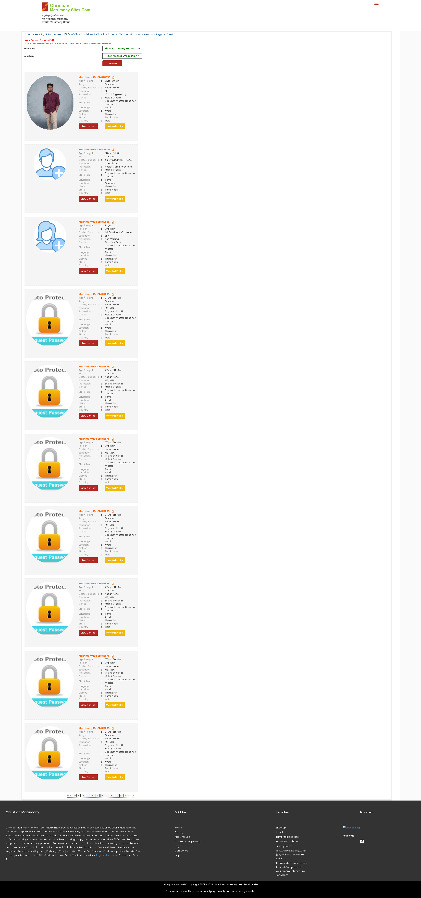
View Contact (88, 126)
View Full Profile (115, 126)
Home (178, 827)
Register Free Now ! (107, 855)
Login (178, 846)
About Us (281, 832)
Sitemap (281, 827)
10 (121, 795)
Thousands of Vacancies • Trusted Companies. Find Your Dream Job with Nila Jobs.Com (291, 869)
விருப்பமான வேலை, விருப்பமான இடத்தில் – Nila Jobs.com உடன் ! (291, 854)
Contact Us (181, 850)
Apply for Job (182, 836)
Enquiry (179, 832)
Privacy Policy (284, 846)
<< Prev (71, 795)
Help (177, 855)
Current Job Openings (188, 841)
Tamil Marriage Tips (287, 836)
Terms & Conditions (287, 841)
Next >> (129, 795)
